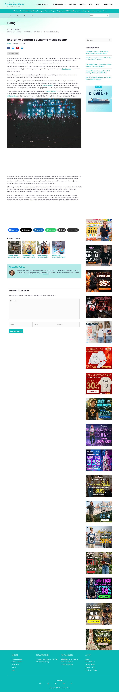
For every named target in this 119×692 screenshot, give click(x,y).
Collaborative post (13, 53)
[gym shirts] (99, 281)
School (9, 32)
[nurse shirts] (99, 332)
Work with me (108, 4)
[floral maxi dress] (99, 639)
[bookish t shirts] (99, 486)
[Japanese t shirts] (99, 383)
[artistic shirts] (99, 460)
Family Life (72, 4)
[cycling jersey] (99, 614)
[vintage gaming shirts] (99, 306)
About (98, 4)
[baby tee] (99, 255)
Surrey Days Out (42, 4)
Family (19, 32)
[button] (8, 48)
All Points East (12, 96)
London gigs (66, 69)
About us (45, 274)
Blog (90, 4)
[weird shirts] (99, 588)
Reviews (37, 32)
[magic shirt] (99, 434)
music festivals (51, 91)
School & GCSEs (58, 4)
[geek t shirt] (99, 409)
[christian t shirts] (99, 358)
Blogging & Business (51, 32)
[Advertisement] (44, 161)
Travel (81, 4)
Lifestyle (27, 32)
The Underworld (47, 85)
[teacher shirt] (99, 230)
